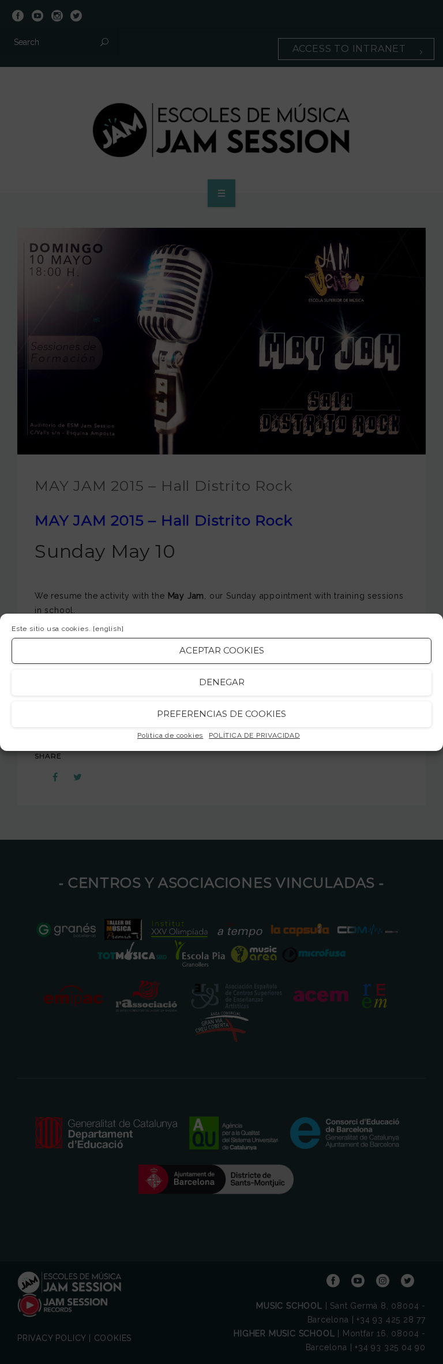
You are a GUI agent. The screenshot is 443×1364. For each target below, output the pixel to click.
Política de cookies (170, 735)
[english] (108, 629)
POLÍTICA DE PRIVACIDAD (254, 735)
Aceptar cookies (221, 650)
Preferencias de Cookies (221, 713)
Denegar (222, 682)
